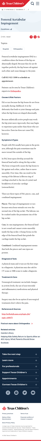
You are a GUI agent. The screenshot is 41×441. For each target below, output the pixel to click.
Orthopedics (15, 91)
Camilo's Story (7, 333)
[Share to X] (35, 36)
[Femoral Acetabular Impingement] (15, 3)
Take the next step (11, 354)
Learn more (7, 360)
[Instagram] (16, 392)
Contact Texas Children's (14, 385)
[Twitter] (24, 392)
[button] (39, 37)
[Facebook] (8, 392)
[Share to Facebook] (31, 36)
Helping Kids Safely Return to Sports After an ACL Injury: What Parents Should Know (20, 338)
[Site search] (32, 3)
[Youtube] (33, 392)
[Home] (2, 9)
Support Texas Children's (14, 372)
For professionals (10, 366)
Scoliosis (5, 343)
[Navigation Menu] (37, 3)
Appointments (9, 378)
